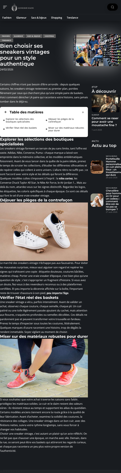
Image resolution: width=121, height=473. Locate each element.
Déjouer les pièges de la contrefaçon (61, 120)
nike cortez (66, 178)
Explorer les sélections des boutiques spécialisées (20, 120)
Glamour (18, 36)
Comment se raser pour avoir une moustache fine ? (105, 122)
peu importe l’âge (57, 293)
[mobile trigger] (6, 7)
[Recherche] (112, 7)
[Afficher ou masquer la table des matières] (63, 112)
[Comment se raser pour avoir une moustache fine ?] (106, 103)
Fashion (6, 36)
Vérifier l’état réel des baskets (21, 127)
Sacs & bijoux (33, 36)
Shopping (49, 36)
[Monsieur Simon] (23, 7)
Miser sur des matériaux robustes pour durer (66, 129)
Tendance (6, 40)
